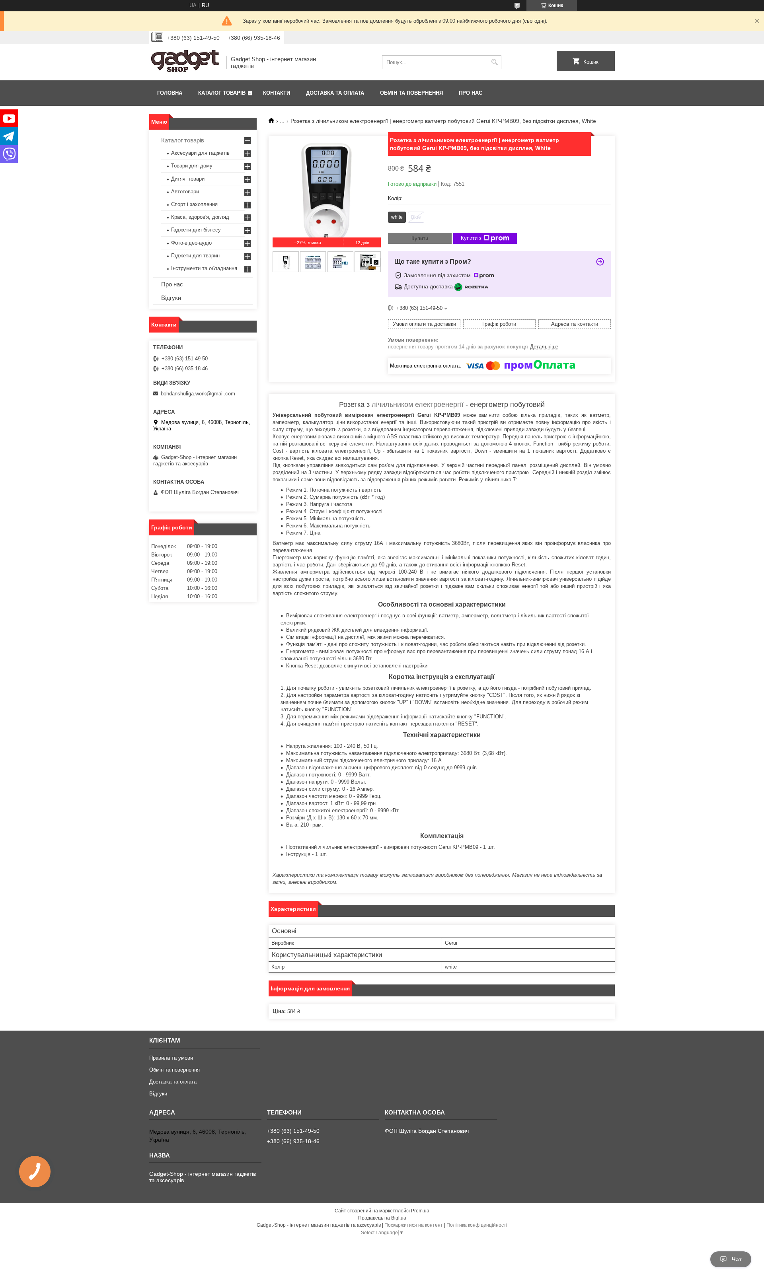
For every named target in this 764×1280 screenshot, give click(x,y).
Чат (737, 1259)
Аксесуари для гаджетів (200, 153)
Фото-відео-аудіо (191, 243)
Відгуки (171, 297)
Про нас (470, 93)
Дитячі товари (188, 179)
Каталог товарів (222, 93)
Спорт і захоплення (194, 204)
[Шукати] (494, 62)
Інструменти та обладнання (204, 268)
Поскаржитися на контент (413, 1225)
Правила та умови (171, 1058)
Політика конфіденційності (476, 1225)
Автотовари (185, 192)
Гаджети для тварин (195, 256)
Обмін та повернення (411, 93)
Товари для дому (191, 166)
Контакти (276, 93)
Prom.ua (420, 1211)
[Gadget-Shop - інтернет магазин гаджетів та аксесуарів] (185, 62)
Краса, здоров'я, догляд (200, 217)
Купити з (471, 238)
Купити (419, 238)
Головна (169, 93)
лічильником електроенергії (418, 405)
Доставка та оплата (335, 93)
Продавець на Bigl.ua (382, 1218)
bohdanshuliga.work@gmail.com (198, 394)
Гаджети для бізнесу (196, 230)
